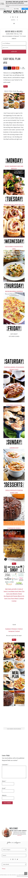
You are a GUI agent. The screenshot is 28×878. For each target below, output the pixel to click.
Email (4, 788)
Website (4, 795)
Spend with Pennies (12, 596)
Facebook (8, 629)
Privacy (3, 868)
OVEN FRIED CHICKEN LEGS (14, 405)
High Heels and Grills (11, 589)
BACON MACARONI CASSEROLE (14, 291)
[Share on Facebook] (5, 68)
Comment (5, 764)
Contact (17, 631)
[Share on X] (9, 68)
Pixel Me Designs (24, 876)
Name (4, 781)
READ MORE (19, 835)
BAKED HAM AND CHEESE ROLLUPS (14, 204)
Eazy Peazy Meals (13, 598)
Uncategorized (7, 65)
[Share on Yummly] (17, 68)
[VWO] (5, 8)
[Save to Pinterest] (13, 68)
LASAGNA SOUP (14, 448)
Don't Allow (16, 8)
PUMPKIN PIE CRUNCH (14, 528)
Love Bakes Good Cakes (15, 591)
